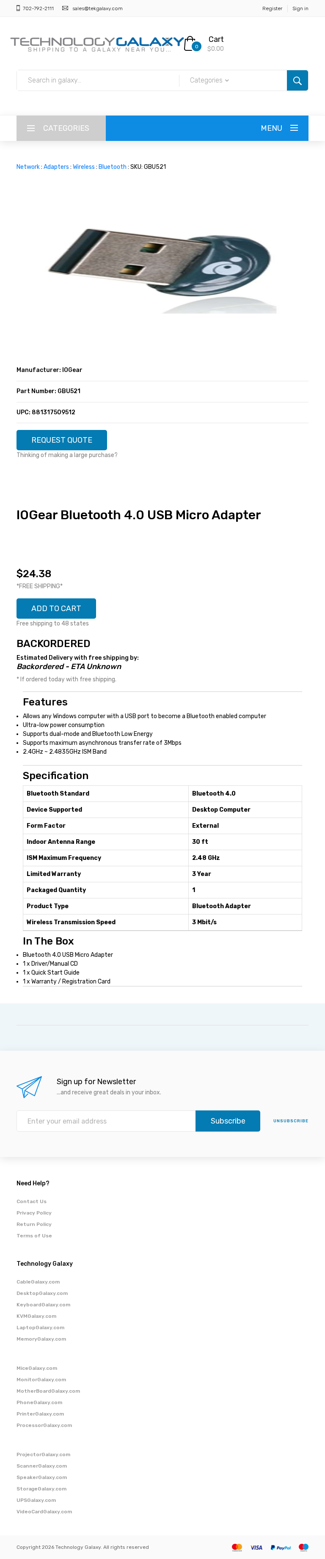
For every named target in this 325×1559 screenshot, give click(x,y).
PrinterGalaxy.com (40, 1414)
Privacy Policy (34, 1213)
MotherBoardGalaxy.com (48, 1391)
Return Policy (34, 1224)
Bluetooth (113, 167)
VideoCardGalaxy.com (44, 1512)
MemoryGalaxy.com (41, 1339)
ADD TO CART (56, 608)
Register (272, 8)
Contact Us (32, 1201)
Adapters (56, 167)
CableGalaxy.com (38, 1282)
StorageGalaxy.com (41, 1489)
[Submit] (297, 80)
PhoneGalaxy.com (39, 1402)
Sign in (300, 8)
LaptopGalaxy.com (40, 1327)
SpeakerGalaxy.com (42, 1477)
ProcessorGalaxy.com (44, 1425)
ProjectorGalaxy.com (43, 1454)
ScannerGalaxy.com (42, 1466)
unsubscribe (290, 1121)
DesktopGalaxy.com (42, 1293)
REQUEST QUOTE (61, 440)
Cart (216, 39)
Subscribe (228, 1121)
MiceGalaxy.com (37, 1368)
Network (28, 167)
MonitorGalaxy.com (41, 1380)
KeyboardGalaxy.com (43, 1305)
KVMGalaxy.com (36, 1316)
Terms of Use (34, 1236)
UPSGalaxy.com (36, 1500)
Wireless (84, 167)
